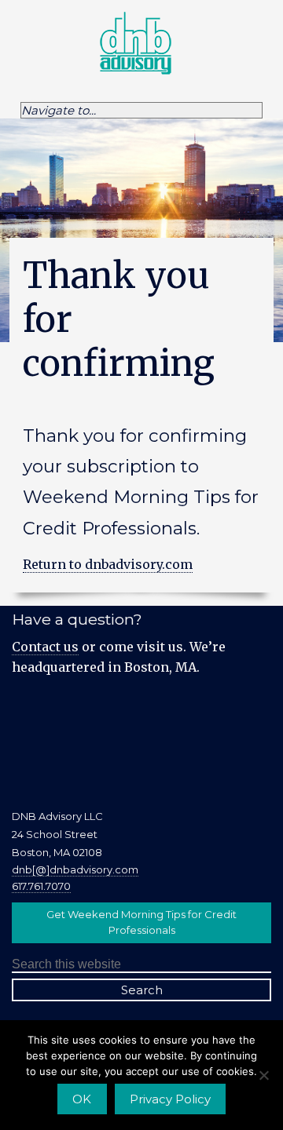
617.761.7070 (41, 886)
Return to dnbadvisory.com (108, 564)
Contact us (45, 646)
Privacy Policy (170, 1099)
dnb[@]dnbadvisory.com (75, 869)
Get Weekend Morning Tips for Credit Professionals (141, 922)
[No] (263, 1075)
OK (81, 1099)
